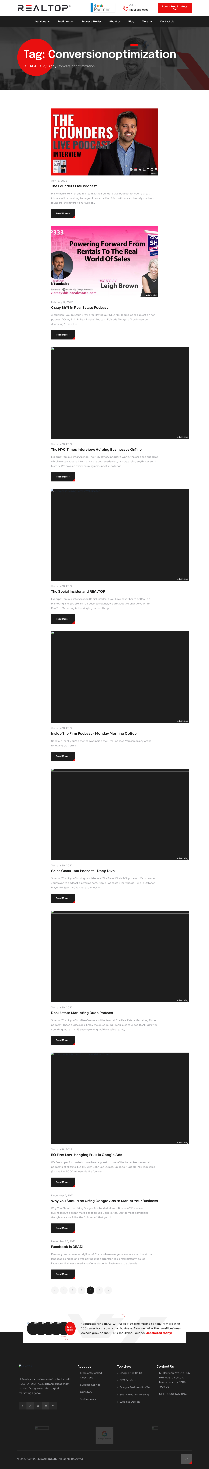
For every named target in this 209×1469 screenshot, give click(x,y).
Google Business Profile (135, 1387)
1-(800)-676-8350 (176, 1394)
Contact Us (167, 21)
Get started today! (159, 1333)
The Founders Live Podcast (74, 186)
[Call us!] (125, 8)
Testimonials (66, 21)
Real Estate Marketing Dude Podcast (82, 1013)
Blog (131, 21)
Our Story (86, 1392)
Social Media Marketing (134, 1394)
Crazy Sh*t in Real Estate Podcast (79, 308)
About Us (115, 21)
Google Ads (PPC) (131, 1373)
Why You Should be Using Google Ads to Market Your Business (104, 1201)
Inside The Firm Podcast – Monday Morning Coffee (94, 733)
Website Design (130, 1401)
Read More (63, 213)
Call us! (133, 5)
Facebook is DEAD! (67, 1247)
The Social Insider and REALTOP (78, 591)
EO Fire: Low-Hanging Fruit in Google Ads (86, 1155)
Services (40, 21)
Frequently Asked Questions (91, 1375)
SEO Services (128, 1380)
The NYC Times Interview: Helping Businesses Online (96, 449)
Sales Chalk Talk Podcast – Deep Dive (83, 871)
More (145, 21)
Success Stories (91, 21)
